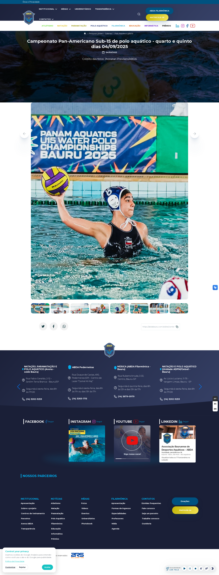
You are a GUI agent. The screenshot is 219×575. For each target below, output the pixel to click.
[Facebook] (187, 26)
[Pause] (190, 568)
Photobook (86, 524)
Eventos (85, 513)
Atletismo (47, 26)
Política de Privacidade (14, 561)
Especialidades (119, 513)
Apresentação (28, 503)
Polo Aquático (99, 26)
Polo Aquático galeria (123, 33)
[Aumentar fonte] (206, 568)
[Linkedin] (178, 26)
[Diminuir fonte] (201, 568)
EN (215, 409)
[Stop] (195, 568)
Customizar (10, 567)
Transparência (103, 9)
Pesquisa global (96, 33)
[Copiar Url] (177, 327)
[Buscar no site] (139, 14)
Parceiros (25, 518)
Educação (134, 26)
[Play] (184, 568)
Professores (117, 518)
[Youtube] (192, 26)
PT (215, 399)
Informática (151, 26)
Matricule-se (157, 17)
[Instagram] (183, 26)
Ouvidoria (146, 524)
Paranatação (79, 26)
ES (215, 404)
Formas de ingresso (121, 508)
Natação (62, 26)
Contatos (45, 19)
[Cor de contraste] (212, 568)
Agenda (115, 529)
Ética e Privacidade (31, 2)
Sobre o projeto (28, 508)
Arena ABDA (27, 524)
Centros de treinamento (33, 513)
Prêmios (166, 26)
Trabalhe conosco (150, 518)
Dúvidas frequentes (151, 503)
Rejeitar (22, 567)
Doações (185, 501)
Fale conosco (148, 508)
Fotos (84, 503)
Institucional (46, 9)
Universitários (83, 9)
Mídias (64, 9)
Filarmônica (118, 26)
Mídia (114, 524)
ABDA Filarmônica (159, 11)
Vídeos (84, 508)
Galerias (108, 33)
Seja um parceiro (150, 513)
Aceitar (47, 567)
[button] (194, 133)
